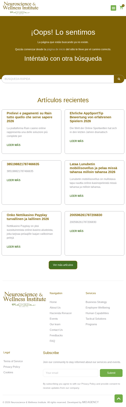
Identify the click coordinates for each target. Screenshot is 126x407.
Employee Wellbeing (98, 307)
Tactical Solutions (96, 318)
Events (54, 318)
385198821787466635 (23, 164)
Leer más (14, 145)
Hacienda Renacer (61, 313)
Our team (55, 324)
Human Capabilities (97, 313)
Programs (91, 324)
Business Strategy (96, 302)
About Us (55, 307)
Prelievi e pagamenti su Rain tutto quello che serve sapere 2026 (29, 117)
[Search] (119, 79)
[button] (113, 8)
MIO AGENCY (90, 402)
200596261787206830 (86, 215)
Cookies (8, 372)
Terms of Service (13, 361)
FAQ (52, 341)
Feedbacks (56, 335)
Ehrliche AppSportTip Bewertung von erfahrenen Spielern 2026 (90, 117)
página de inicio (56, 49)
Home (53, 302)
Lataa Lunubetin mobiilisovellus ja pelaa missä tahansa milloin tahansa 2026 (93, 168)
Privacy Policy (11, 366)
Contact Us (56, 329)
